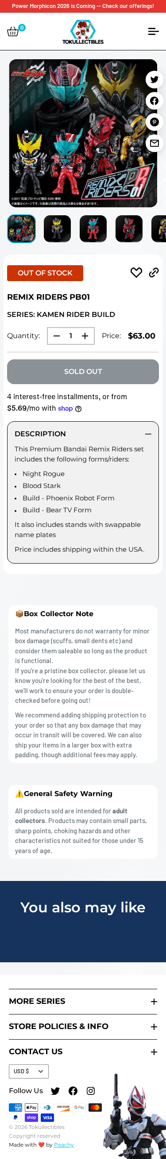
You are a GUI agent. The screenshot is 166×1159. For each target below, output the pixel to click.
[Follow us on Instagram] (90, 1092)
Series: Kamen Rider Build (61, 314)
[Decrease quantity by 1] (54, 336)
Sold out (83, 371)
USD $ (21, 1071)
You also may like (83, 907)
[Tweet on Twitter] (154, 79)
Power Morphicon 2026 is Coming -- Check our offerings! (83, 5)
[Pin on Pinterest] (154, 122)
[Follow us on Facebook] (73, 1092)
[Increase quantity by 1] (87, 336)
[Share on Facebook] (154, 101)
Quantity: (23, 336)
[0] (13, 31)
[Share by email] (154, 143)
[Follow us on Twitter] (55, 1092)
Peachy (64, 1144)
